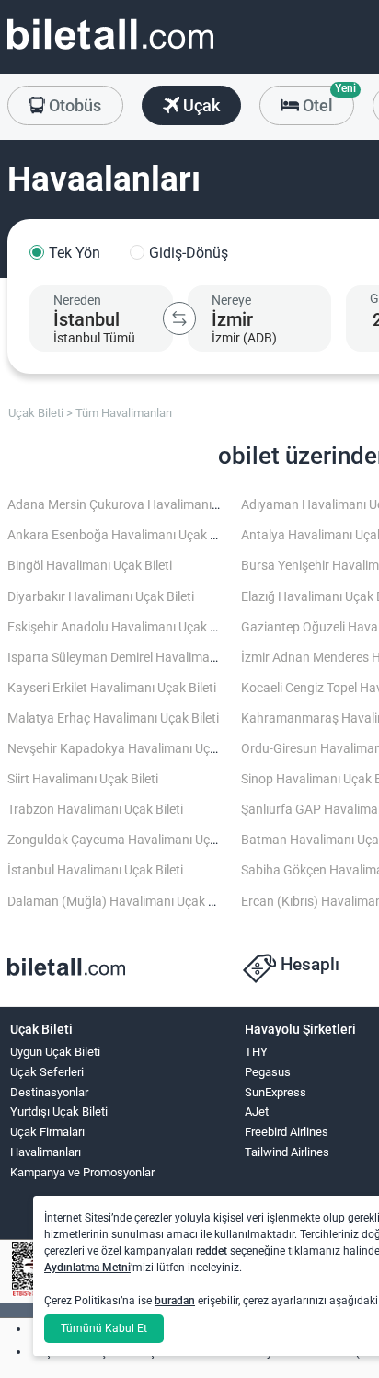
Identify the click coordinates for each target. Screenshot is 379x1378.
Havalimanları (45, 1152)
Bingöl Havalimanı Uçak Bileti (89, 565)
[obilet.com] (110, 51)
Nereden (77, 300)
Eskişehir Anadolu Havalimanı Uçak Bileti (122, 627)
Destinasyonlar (49, 1092)
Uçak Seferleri (47, 1072)
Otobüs (73, 105)
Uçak (199, 105)
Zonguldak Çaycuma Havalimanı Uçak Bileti (130, 840)
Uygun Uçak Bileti (55, 1052)
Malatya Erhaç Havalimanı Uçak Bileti (113, 718)
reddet (211, 1251)
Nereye (231, 300)
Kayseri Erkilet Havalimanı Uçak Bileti (111, 688)
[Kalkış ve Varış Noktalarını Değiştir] (179, 318)
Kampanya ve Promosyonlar (82, 1172)
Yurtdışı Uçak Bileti (59, 1111)
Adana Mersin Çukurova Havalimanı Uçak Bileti (140, 505)
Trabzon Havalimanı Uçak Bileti (95, 809)
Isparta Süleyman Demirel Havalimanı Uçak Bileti (144, 658)
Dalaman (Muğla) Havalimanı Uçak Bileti (121, 901)
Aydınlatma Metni (87, 1267)
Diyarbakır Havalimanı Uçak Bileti (100, 597)
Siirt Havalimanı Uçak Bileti (82, 779)
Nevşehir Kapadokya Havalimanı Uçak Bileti (130, 749)
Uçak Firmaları (47, 1132)
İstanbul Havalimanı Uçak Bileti (95, 870)
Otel (326, 100)
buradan (175, 1300)
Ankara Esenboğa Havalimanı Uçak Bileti (122, 535)
